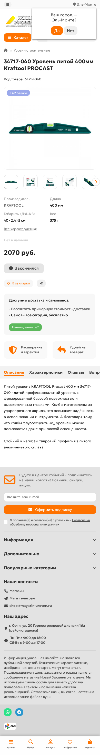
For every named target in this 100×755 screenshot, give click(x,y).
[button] (4, 182)
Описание (14, 372)
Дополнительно (21, 554)
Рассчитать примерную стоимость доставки (50, 309)
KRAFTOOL (14, 205)
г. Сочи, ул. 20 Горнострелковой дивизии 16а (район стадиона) (47, 628)
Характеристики (46, 372)
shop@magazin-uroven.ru (30, 605)
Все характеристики (20, 229)
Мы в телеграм (22, 598)
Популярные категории (30, 568)
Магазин (16, 591)
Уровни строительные (32, 50)
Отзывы (76, 372)
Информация (18, 540)
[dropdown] (8, 4)
